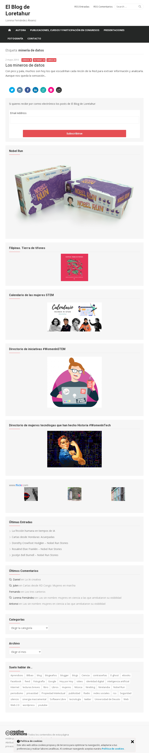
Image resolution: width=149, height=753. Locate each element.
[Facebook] (28, 90)
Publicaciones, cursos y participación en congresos (64, 30)
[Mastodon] (59, 90)
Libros (50, 60)
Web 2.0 (15, 705)
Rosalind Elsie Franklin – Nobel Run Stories (37, 549)
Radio (87, 693)
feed (27, 681)
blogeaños (51, 675)
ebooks (126, 675)
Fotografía (15, 38)
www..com (18, 485)
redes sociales (101, 693)
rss (114, 693)
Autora (21, 30)
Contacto (34, 38)
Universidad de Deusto (107, 699)
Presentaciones (114, 30)
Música (78, 687)
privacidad (32, 693)
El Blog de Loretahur (17, 10)
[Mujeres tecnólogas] (74, 466)
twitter (87, 699)
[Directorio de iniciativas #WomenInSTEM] (74, 406)
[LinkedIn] (35, 90)
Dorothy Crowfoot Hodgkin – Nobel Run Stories (40, 543)
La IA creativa (33, 579)
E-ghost (114, 675)
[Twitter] (12, 90)
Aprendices (17, 675)
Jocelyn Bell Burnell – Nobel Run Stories (35, 555)
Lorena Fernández (23, 597)
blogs (75, 675)
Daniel (16, 579)
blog (39, 675)
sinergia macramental (34, 699)
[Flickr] (51, 90)
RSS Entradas (81, 6)
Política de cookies (113, 748)
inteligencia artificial (118, 681)
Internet (38, 60)
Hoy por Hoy (66, 681)
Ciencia (25, 60)
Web (126, 699)
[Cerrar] (132, 741)
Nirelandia (104, 687)
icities (80, 681)
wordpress (29, 705)
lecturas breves (31, 687)
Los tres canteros (35, 591)
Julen (16, 585)
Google (52, 681)
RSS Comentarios (103, 6)
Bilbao (30, 675)
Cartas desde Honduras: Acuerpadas (33, 537)
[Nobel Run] (74, 229)
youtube (42, 705)
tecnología (75, 699)
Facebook (16, 681)
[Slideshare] (43, 90)
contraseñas (100, 675)
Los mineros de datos (25, 65)
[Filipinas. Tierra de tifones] (74, 280)
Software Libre (58, 699)
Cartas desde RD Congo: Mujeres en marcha (49, 585)
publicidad (74, 693)
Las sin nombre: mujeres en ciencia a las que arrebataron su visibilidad (80, 597)
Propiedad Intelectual (53, 693)
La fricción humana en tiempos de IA (33, 530)
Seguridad (125, 693)
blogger (64, 675)
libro (45, 687)
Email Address (18, 113)
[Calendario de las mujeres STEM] (74, 330)
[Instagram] (20, 90)
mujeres (66, 687)
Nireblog (90, 687)
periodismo (17, 693)
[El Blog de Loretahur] (9, 30)
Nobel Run (119, 687)
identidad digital (95, 681)
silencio (15, 699)
